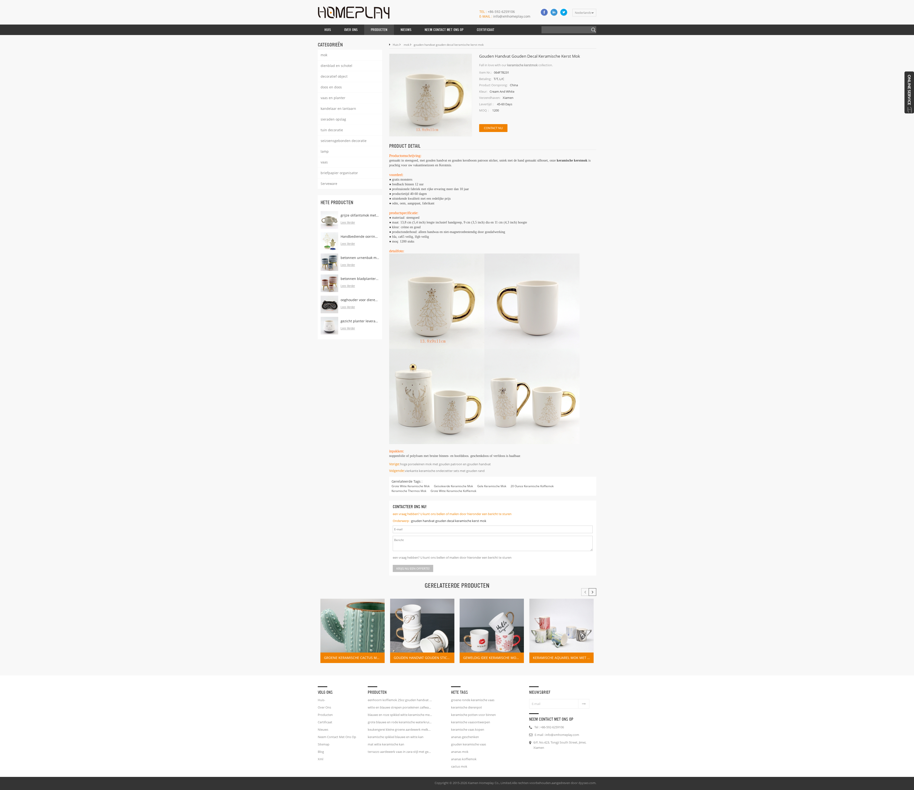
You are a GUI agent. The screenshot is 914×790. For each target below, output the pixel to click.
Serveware (329, 183)
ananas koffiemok (464, 759)
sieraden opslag (333, 119)
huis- (321, 700)
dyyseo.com (587, 783)
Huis (327, 29)
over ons (351, 29)
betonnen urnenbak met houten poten (360, 257)
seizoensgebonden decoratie (344, 140)
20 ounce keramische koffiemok (532, 486)
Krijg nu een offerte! (413, 568)
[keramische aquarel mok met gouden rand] (561, 631)
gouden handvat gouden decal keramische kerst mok (448, 521)
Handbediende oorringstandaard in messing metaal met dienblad (360, 236)
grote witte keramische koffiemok (453, 491)
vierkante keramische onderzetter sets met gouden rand (445, 471)
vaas (324, 162)
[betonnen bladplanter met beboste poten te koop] (329, 283)
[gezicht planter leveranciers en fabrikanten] (329, 325)
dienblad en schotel (336, 65)
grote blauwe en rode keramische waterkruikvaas (400, 722)
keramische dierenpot (466, 707)
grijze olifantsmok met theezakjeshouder (360, 215)
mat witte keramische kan (386, 744)
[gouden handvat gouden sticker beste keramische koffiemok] (422, 631)
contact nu (493, 128)
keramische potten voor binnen (473, 715)
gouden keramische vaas (468, 744)
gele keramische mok (491, 486)
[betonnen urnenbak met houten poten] (329, 262)
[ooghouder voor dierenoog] (329, 304)
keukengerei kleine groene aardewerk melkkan (400, 729)
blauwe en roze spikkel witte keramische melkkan (400, 715)
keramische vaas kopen (467, 729)
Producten (379, 29)
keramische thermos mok (409, 491)
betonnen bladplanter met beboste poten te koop (360, 278)
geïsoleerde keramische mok (453, 486)
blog (321, 751)
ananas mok (459, 751)
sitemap (323, 744)
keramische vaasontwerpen (470, 722)
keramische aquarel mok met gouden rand (563, 657)
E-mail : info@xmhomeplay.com (557, 735)
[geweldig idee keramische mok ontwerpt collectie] (492, 631)
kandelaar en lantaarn (338, 108)
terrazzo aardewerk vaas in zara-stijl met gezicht (400, 751)
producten (325, 715)
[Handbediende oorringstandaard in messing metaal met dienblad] (329, 241)
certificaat (485, 29)
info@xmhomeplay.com (504, 16)
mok (324, 55)
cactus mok (459, 766)
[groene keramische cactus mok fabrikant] (352, 631)
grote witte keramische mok (411, 486)
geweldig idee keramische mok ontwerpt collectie (493, 657)
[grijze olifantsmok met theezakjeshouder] (329, 220)
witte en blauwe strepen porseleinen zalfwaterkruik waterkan (400, 707)
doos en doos (331, 87)
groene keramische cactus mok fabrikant (354, 657)
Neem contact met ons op (444, 29)
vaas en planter (333, 98)
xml (320, 759)
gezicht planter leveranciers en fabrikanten (360, 321)
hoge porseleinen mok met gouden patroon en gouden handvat (445, 464)
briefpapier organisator (339, 173)
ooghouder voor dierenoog (360, 300)
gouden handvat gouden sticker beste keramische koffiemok (424, 657)
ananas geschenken (465, 737)
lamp (325, 151)
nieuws (406, 29)
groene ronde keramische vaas (472, 700)
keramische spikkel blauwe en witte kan (395, 737)
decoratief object (334, 76)
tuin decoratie (332, 130)
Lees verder (348, 223)
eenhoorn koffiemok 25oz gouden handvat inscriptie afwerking (400, 700)
